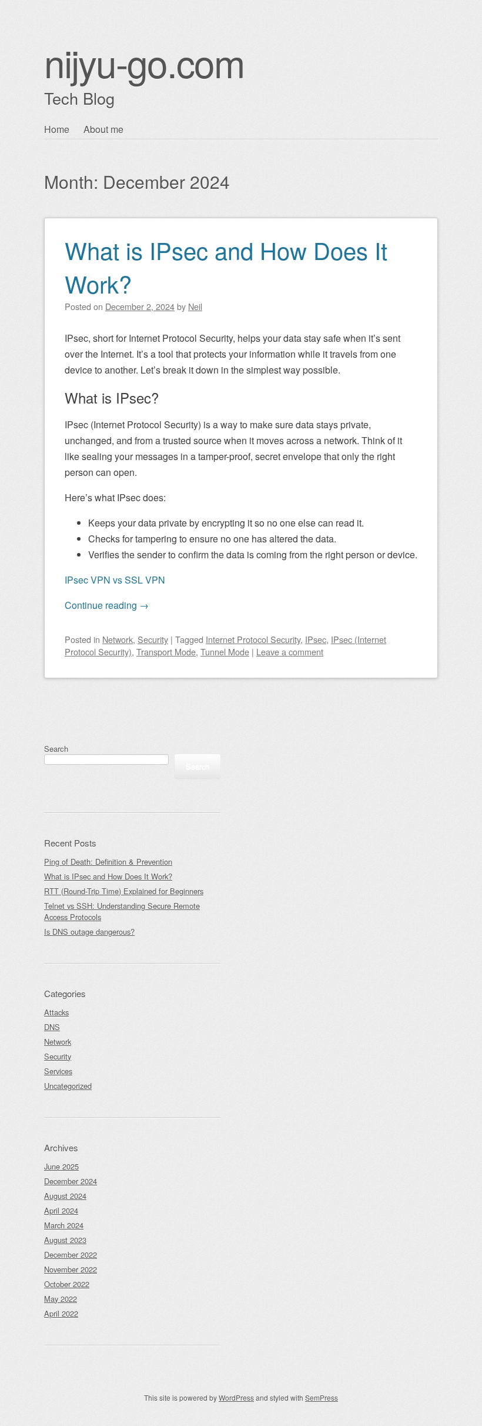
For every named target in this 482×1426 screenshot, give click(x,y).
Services (58, 1071)
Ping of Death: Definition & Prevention (108, 861)
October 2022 (66, 1284)
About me (103, 129)
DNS (52, 1026)
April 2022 (61, 1313)
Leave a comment (289, 651)
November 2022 (70, 1269)
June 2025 (61, 1166)
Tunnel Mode (224, 651)
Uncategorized (68, 1085)
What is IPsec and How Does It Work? (226, 266)
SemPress (321, 1397)
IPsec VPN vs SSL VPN (115, 580)
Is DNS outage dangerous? (89, 931)
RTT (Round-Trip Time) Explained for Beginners (123, 891)
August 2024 (65, 1195)
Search (56, 748)
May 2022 (60, 1298)
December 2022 (70, 1254)
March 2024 (63, 1225)
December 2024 (70, 1181)
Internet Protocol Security (253, 639)
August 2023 (65, 1239)
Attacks (56, 1012)
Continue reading (107, 605)
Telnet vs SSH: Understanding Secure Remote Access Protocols (122, 911)
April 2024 (61, 1210)
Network (117, 639)
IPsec (315, 639)
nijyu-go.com (144, 62)
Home (56, 129)
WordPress (236, 1397)
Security (153, 639)
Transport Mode (166, 651)
